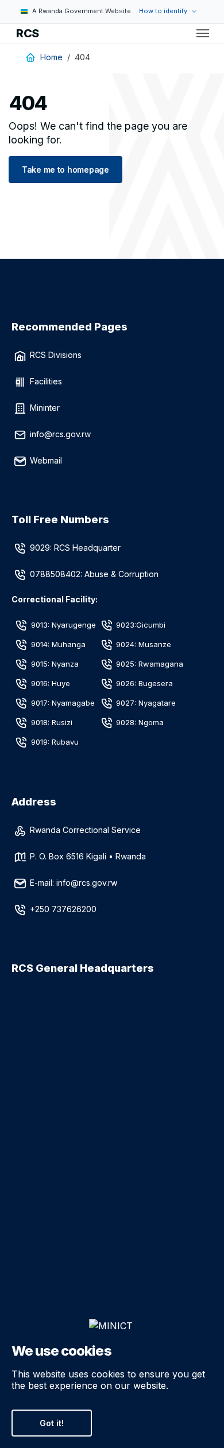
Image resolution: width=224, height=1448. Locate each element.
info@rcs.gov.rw (60, 434)
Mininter (45, 407)
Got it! (52, 1423)
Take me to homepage (65, 169)
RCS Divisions (56, 355)
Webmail (46, 460)
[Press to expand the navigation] (203, 33)
